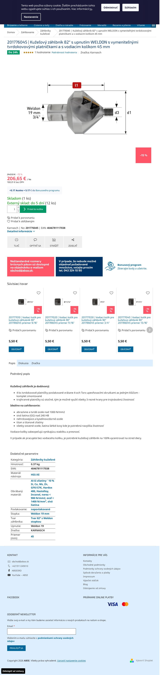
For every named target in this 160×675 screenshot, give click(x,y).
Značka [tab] (36, 363)
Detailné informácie (19, 231)
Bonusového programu (48, 190)
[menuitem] (17, 25)
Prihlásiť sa (16, 648)
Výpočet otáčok (90, 580)
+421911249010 (20, 566)
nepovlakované (40, 509)
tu (91, 9)
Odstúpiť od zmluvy (13, 671)
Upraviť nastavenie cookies (71, 660)
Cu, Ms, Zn (41, 484)
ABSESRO (17, 570)
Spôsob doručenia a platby (96, 572)
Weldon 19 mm (40, 513)
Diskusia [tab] (23, 363)
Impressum (89, 576)
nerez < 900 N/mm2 (41, 496)
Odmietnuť (111, 7)
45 (32, 536)
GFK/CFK (36, 487)
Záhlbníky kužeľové (43, 459)
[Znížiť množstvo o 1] (18, 211)
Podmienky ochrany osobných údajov (101, 568)
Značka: (91, 52)
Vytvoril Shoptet (144, 660)
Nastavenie (31, 17)
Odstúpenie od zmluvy (94, 588)
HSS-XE (35, 474)
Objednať (16, 349)
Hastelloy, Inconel (40, 492)
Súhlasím (130, 7)
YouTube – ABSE (20, 575)
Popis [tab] (12, 363)
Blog (85, 584)
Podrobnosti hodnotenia (64, 52)
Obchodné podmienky (94, 564)
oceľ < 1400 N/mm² (42, 499)
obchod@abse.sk (21, 270)
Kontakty (87, 560)
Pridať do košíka (35, 209)
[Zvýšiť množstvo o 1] (18, 207)
